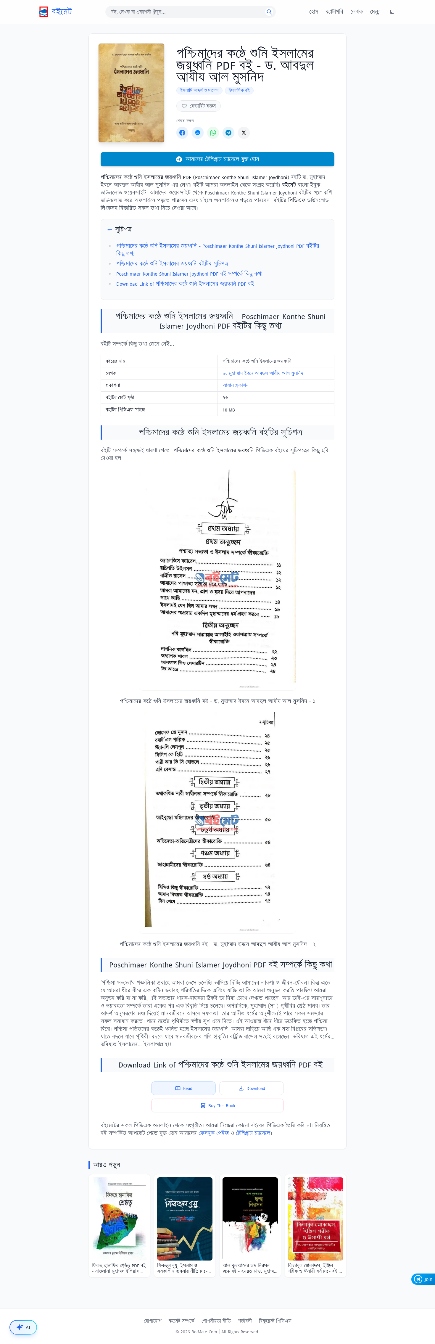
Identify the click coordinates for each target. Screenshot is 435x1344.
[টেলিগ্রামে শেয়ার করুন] (228, 133)
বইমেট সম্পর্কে (181, 1321)
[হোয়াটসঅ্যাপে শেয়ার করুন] (213, 133)
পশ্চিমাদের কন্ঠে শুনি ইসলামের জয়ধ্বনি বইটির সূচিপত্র (172, 263)
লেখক (356, 11)
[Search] (269, 12)
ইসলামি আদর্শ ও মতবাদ (199, 90)
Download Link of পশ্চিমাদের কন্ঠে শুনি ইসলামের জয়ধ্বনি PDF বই (185, 283)
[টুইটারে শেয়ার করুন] (244, 133)
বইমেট (62, 11)
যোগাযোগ (153, 1321)
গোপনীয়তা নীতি (216, 1321)
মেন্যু (375, 11)
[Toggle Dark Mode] (392, 12)
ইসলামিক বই (239, 90)
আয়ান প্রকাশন (236, 385)
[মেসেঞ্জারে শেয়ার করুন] (198, 133)
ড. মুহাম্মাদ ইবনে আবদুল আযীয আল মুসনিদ (263, 373)
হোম (313, 11)
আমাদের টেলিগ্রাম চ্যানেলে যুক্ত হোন (222, 159)
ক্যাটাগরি (334, 11)
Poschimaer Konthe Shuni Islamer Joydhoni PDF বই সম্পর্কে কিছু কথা (189, 273)
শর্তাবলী (245, 1321)
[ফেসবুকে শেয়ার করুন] (182, 133)
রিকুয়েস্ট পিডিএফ (275, 1321)
